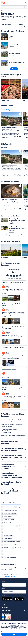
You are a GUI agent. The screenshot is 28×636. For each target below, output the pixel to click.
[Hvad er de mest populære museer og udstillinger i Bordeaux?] (25, 490)
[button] (14, 36)
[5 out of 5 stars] (14, 284)
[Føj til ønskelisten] (20, 113)
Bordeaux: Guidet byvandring (9, 369)
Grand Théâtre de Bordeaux (8, 431)
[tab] (11, 503)
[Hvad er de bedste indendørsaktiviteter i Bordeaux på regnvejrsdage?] (25, 475)
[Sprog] (22, 2)
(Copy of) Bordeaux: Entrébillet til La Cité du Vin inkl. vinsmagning (13, 327)
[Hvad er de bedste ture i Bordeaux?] (25, 442)
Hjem (2, 574)
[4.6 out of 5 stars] (14, 275)
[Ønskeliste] (19, 3)
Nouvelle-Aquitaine (15, 574)
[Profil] (25, 3)
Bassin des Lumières (7, 426)
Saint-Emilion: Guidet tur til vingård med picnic (13, 282)
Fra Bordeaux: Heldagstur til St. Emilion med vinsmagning (12, 304)
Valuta (3, 588)
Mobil (3, 596)
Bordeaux (17, 568)
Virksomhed (5, 607)
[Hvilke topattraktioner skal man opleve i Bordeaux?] (25, 420)
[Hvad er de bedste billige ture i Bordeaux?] (25, 483)
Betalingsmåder (6, 613)
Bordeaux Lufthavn (6, 432)
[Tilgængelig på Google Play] (7, 599)
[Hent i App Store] (18, 599)
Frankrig (7, 574)
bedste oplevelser (8, 569)
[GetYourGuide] (3, 3)
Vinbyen (4, 427)
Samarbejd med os (6, 610)
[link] (14, 36)
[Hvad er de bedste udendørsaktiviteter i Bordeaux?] (25, 466)
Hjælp (3, 604)
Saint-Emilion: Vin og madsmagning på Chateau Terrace (13, 388)
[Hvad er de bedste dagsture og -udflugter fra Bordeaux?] (25, 449)
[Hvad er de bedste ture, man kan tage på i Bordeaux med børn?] (25, 457)
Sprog (3, 581)
